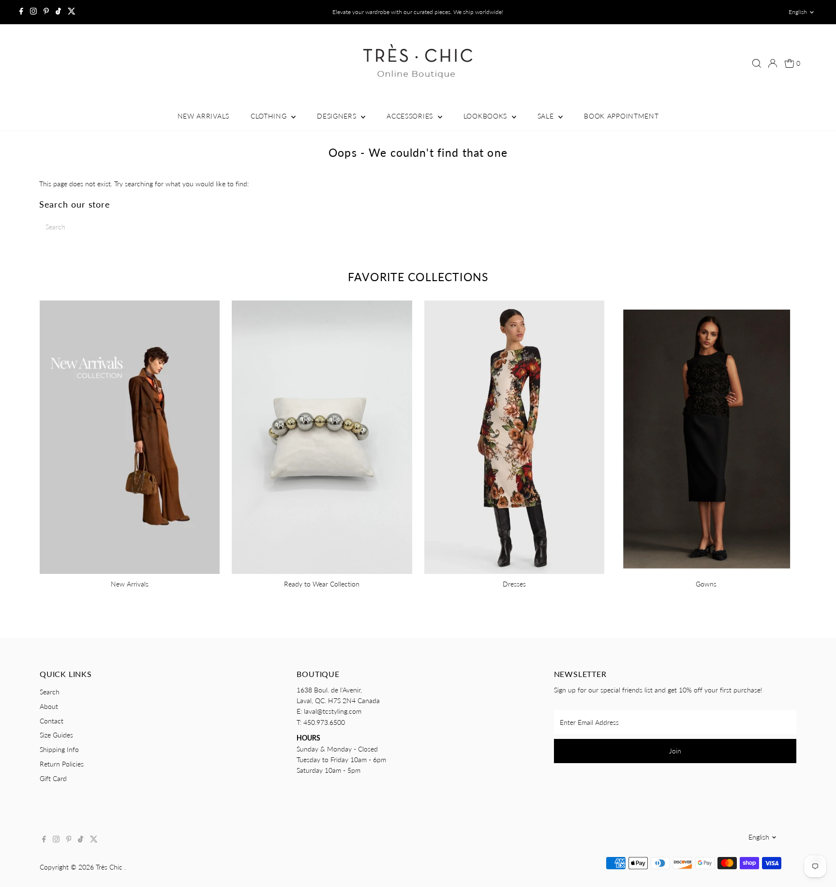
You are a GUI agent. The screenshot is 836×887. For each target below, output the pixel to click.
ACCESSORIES (411, 116)
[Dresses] (514, 436)
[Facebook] (21, 12)
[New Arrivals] (130, 436)
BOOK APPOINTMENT (621, 116)
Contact (51, 721)
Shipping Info (59, 749)
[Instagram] (33, 12)
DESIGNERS (337, 116)
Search (50, 692)
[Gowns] (706, 436)
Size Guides (56, 735)
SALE (546, 116)
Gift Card (53, 778)
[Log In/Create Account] (772, 63)
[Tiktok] (58, 12)
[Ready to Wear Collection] (322, 436)
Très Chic (110, 867)
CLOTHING (270, 116)
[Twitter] (71, 12)
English (798, 11)
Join (675, 751)
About (49, 706)
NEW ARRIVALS (203, 116)
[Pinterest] (46, 12)
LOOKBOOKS (486, 116)
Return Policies (62, 764)
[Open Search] (756, 63)
